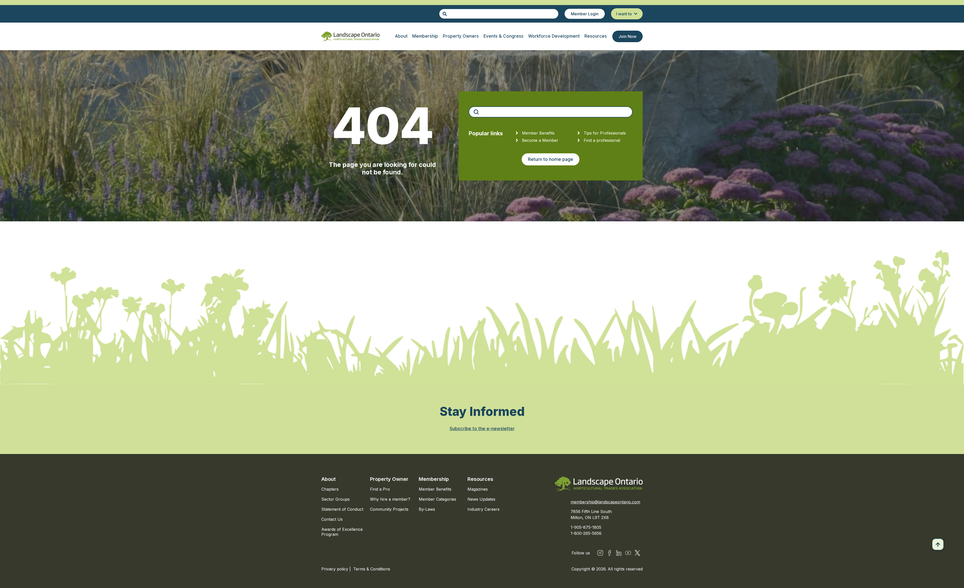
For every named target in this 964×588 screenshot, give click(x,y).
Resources (480, 479)
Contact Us (332, 519)
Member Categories (437, 499)
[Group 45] (637, 553)
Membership (434, 479)
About (328, 479)
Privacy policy (335, 568)
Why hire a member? (390, 499)
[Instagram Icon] (600, 553)
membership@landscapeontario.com (605, 501)
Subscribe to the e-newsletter (482, 428)
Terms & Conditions (371, 568)
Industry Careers (483, 509)
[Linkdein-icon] (619, 553)
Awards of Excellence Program (342, 532)
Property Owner (389, 479)
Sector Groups (335, 499)
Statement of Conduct (342, 509)
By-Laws (427, 509)
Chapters (330, 489)
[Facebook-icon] (609, 553)
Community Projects (389, 509)
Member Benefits (435, 489)
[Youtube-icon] (628, 553)
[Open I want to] (636, 14)
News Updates (481, 499)
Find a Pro (380, 489)
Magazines (477, 489)
